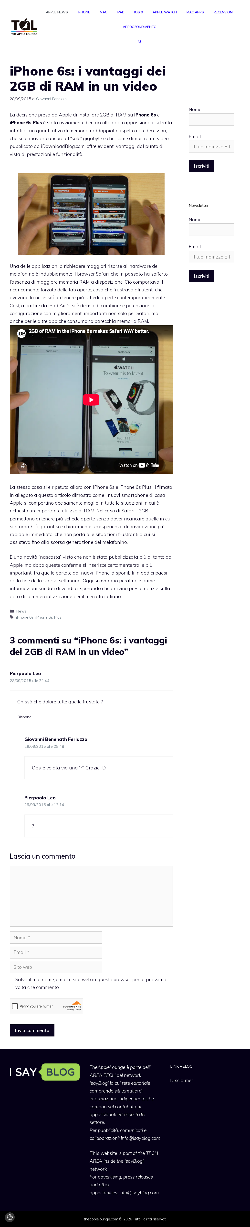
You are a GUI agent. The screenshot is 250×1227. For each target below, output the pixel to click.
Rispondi (24, 716)
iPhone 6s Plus (48, 617)
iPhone (84, 12)
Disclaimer (181, 1080)
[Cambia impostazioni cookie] (10, 1217)
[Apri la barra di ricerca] (139, 41)
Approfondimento (139, 27)
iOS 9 (138, 12)
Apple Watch (165, 12)
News (21, 611)
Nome (195, 109)
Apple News (57, 12)
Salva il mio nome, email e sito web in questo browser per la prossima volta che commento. (91, 983)
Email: (195, 136)
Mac (103, 12)
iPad (121, 12)
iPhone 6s (25, 617)
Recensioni (223, 12)
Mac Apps (195, 12)
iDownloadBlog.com (63, 146)
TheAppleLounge (107, 1067)
